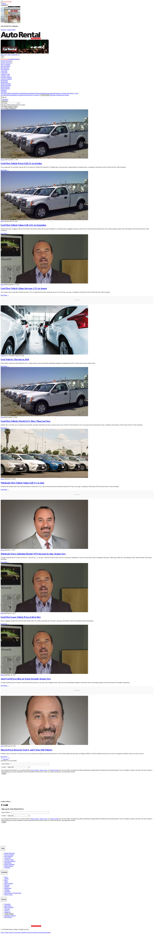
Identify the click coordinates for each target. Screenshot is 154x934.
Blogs (10, 93)
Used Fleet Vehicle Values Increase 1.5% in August (24, 288)
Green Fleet (4, 71)
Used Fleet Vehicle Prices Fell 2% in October (21, 163)
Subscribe (3, 29)
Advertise (26, 95)
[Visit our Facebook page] (1, 805)
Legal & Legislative (6, 77)
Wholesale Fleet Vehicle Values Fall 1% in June (22, 483)
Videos (14, 93)
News (2, 93)
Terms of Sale (20, 932)
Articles (6, 93)
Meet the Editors (18, 95)
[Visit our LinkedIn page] (5, 805)
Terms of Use (12, 932)
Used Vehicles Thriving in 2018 (15, 359)
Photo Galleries (20, 93)
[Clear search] (19, 103)
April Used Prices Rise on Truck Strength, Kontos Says (26, 679)
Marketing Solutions (55, 95)
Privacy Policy (5, 932)
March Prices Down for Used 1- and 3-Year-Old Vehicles (26, 750)
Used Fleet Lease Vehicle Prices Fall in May (21, 617)
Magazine (27, 93)
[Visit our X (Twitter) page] (3, 805)
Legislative (50, 93)
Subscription (10, 95)
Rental (13, 1)
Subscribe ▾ (4, 5)
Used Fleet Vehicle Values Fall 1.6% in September (23, 225)
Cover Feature (8, 1)
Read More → (5, 170)
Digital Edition (11, 29)
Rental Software (5, 87)
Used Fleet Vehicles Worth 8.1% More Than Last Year (25, 421)
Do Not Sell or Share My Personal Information (37, 932)
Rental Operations (6, 83)
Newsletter (4, 95)
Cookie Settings (45, 95)
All (2, 106)
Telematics (4, 90)
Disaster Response (6, 61)
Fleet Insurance (5, 67)
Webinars (44, 93)
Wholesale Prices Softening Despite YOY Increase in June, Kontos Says (33, 554)
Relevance (13, 108)
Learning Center (5, 74)
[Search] (18, 103)
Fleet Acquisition (5, 64)
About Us (31, 95)
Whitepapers (38, 93)
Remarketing (18, 1)
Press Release (65, 95)
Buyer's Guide (74, 93)
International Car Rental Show (61, 93)
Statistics (32, 93)
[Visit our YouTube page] (7, 805)
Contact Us (37, 95)
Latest (7, 108)
